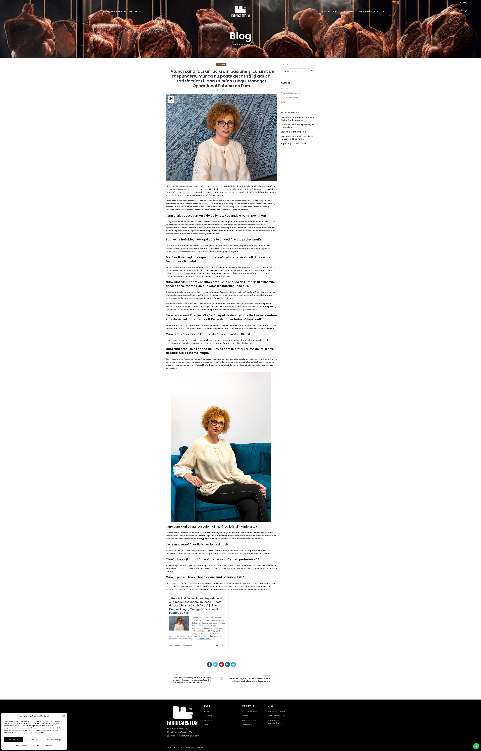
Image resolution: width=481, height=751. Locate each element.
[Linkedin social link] (227, 664)
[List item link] (183, 732)
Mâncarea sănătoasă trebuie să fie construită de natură (297, 137)
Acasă (235, 44)
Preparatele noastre (290, 93)
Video (283, 102)
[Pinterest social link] (221, 664)
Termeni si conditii (276, 711)
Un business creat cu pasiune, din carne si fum (298, 126)
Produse (208, 720)
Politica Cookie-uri (22, 745)
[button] (63, 716)
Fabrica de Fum (180, 747)
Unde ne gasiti (249, 720)
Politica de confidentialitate (41, 745)
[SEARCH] (312, 71)
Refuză (34, 739)
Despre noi (209, 715)
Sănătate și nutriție (289, 97)
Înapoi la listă (221, 678)
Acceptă (13, 739)
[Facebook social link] (460, 2)
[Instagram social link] (465, 2)
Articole (244, 44)
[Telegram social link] (233, 664)
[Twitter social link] (215, 664)
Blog (206, 724)
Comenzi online (249, 711)
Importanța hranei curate (293, 143)
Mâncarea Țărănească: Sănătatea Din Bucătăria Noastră (298, 118)
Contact (246, 715)
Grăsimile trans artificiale (293, 132)
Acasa (207, 711)
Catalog (246, 724)
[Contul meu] (465, 11)
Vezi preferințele (55, 739)
